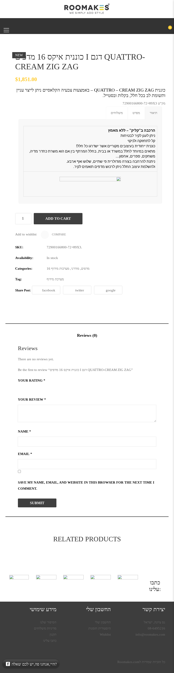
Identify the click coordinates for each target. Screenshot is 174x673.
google (111, 290)
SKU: (19, 247)
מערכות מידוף (60, 268)
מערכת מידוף (55, 279)
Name (24, 431)
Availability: (24, 258)
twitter (79, 290)
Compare (58, 234)
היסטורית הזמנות (99, 628)
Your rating (31, 380)
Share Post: (23, 290)
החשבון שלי (103, 622)
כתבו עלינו (49, 640)
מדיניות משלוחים (45, 628)
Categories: (23, 268)
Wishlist (105, 634)
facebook (48, 290)
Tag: (18, 279)
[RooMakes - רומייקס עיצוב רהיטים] (87, 8)
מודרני (75, 268)
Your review (32, 399)
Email (25, 454)
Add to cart (58, 218)
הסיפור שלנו (48, 622)
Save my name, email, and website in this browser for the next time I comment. (86, 485)
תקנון (53, 634)
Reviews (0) (87, 335)
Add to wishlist (25, 234)
